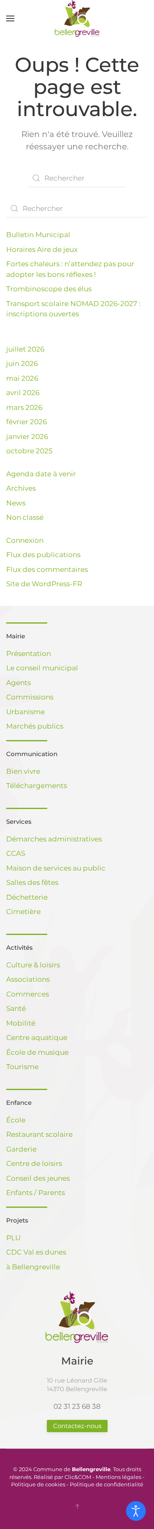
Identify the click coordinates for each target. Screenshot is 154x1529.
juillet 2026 (25, 349)
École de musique (37, 1052)
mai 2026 (22, 378)
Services (19, 821)
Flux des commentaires (47, 569)
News (15, 503)
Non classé (25, 517)
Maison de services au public (56, 868)
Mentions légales (118, 1477)
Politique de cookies (38, 1484)
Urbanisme (25, 712)
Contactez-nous (77, 1426)
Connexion (25, 540)
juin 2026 (22, 363)
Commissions (29, 697)
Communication (31, 754)
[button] (10, 18)
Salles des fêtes (32, 882)
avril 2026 (22, 393)
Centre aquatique (36, 1037)
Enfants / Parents (35, 1192)
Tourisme (22, 1067)
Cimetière (23, 911)
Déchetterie (27, 897)
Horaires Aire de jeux (42, 249)
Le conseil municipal (42, 668)
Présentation (28, 653)
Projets (17, 1220)
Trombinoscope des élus (49, 289)
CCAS (15, 853)
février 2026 (26, 422)
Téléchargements (36, 786)
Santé (16, 1008)
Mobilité (20, 1023)
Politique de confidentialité (106, 1484)
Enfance (19, 1102)
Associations (28, 979)
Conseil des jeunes (38, 1178)
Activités (19, 947)
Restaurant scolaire (39, 1134)
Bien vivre (23, 771)
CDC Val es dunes (36, 1252)
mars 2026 (24, 407)
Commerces (27, 994)
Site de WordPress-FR (44, 584)
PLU (13, 1238)
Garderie (21, 1149)
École (15, 1120)
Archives (21, 488)
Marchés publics (34, 726)
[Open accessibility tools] (136, 1511)
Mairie (15, 636)
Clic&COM (77, 1477)
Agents (18, 683)
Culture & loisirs (33, 965)
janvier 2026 (27, 436)
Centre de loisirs (34, 1163)
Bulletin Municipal (38, 235)
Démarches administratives (54, 839)
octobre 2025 (29, 451)
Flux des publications (43, 555)
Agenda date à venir (41, 474)
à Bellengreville (33, 1267)
